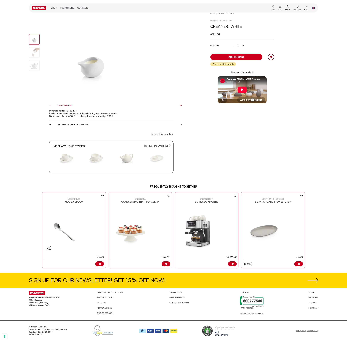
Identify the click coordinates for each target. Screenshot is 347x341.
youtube (313, 303)
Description (65, 105)
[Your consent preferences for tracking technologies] (4, 336)
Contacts (83, 8)
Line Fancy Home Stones (221, 21)
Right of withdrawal (179, 303)
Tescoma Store (104, 308)
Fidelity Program (105, 313)
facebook (313, 298)
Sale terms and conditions (110, 292)
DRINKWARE (223, 13)
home (212, 13)
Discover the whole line (156, 146)
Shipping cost (176, 292)
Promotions (67, 8)
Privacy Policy (301, 331)
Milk (232, 13)
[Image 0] (37, 39)
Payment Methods (105, 298)
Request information (162, 134)
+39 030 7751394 (247, 308)
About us (101, 303)
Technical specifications (73, 124)
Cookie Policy (312, 331)
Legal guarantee (177, 298)
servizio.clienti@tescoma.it (251, 313)
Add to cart (236, 57)
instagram (313, 308)
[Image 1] (37, 52)
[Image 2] (37, 65)
